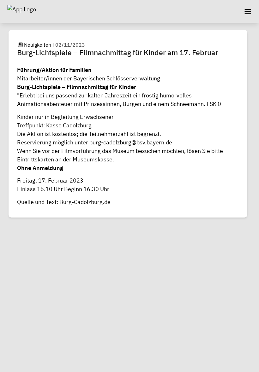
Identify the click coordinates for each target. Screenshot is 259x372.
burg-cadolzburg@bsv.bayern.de (130, 142)
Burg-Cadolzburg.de (85, 202)
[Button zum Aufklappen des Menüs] (247, 11)
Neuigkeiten (37, 45)
